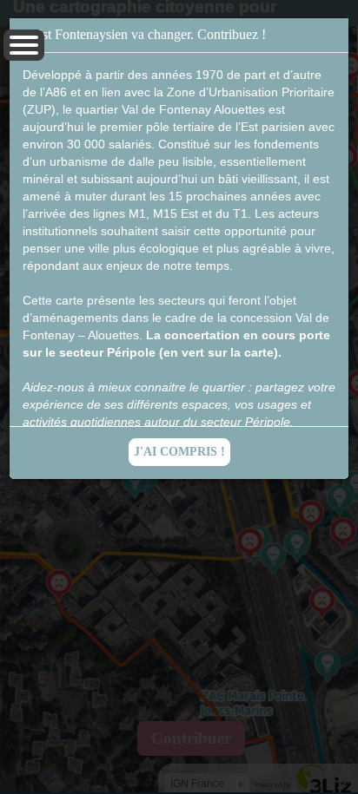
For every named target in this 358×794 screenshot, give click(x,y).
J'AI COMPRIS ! (179, 451)
